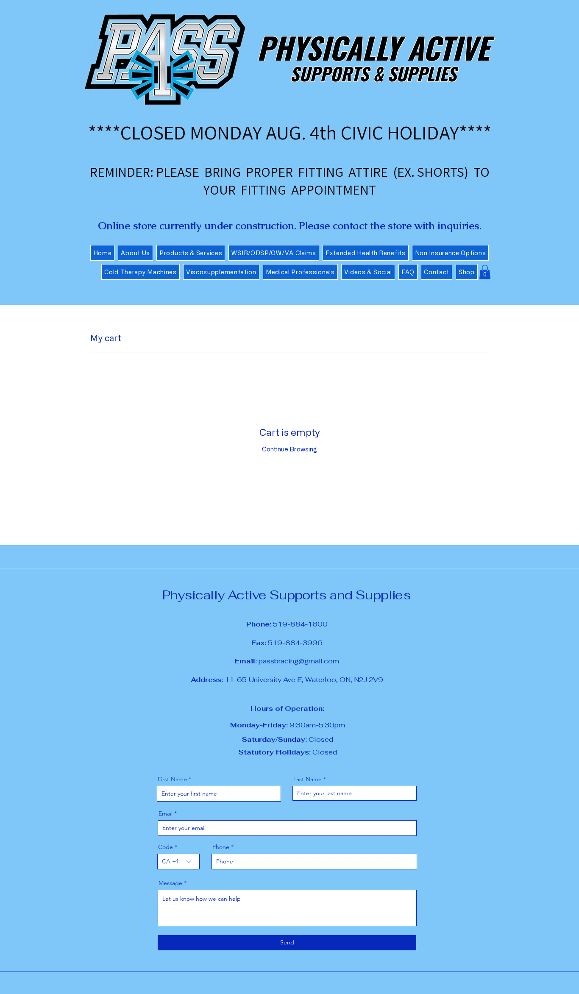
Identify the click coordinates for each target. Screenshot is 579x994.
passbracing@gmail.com (287, 661)
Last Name (307, 779)
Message (170, 883)
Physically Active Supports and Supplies (286, 595)
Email (166, 813)
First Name (172, 779)
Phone (220, 847)
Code (165, 847)
